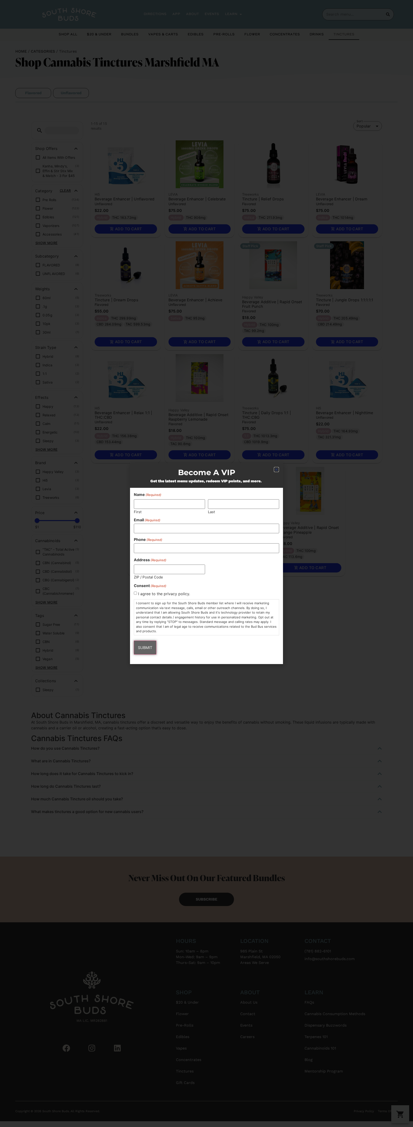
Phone (148, 539)
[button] (276, 469)
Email (147, 520)
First (137, 512)
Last (211, 512)
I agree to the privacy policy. (164, 594)
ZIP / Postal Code (148, 577)
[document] (206, 563)
